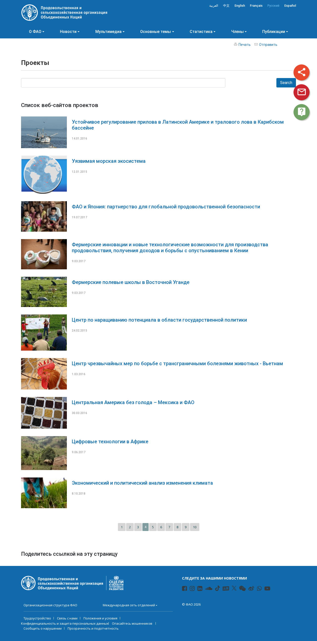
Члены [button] (237, 31)
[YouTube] (264, 589)
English (240, 5)
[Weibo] (248, 589)
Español (290, 5)
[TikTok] (217, 588)
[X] (234, 588)
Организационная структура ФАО (50, 605)
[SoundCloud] (205, 589)
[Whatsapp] (257, 589)
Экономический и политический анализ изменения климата (142, 483)
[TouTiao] (226, 588)
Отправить (268, 45)
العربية (213, 5)
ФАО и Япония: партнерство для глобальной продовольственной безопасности (166, 207)
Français (256, 5)
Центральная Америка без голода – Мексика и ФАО (133, 402)
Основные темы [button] (155, 31)
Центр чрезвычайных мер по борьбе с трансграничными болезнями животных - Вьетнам (177, 363)
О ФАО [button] (35, 31)
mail (302, 92)
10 (194, 527)
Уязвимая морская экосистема (109, 161)
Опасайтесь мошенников (132, 623)
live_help (302, 112)
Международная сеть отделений (129, 605)
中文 (226, 5)
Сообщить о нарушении (43, 628)
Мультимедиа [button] (108, 31)
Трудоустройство (37, 618)
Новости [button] (68, 31)
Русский (273, 5)
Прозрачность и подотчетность (93, 628)
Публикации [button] (273, 31)
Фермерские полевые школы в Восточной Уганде (130, 282)
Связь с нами (67, 618)
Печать (244, 45)
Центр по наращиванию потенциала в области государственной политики (159, 320)
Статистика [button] (201, 31)
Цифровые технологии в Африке (110, 442)
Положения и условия (100, 618)
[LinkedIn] (197, 589)
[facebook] (182, 589)
